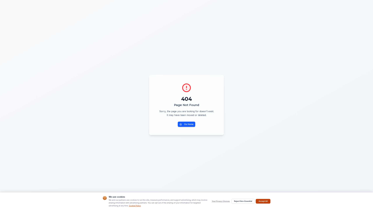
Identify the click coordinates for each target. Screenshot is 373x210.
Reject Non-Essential (243, 201)
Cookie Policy (135, 206)
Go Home (188, 124)
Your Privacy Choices (221, 201)
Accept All (263, 201)
